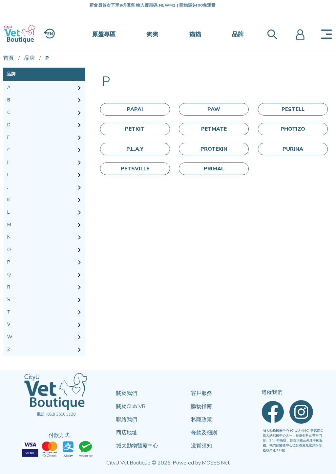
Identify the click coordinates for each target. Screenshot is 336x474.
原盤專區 (104, 34)
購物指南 (201, 406)
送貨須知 (201, 445)
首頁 (8, 58)
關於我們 (126, 393)
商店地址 (126, 432)
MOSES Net (216, 462)
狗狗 (152, 34)
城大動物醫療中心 (137, 445)
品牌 (238, 34)
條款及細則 (204, 432)
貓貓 (195, 34)
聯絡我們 (126, 419)
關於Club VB (130, 406)
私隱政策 (201, 419)
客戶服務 (201, 393)
